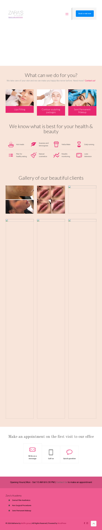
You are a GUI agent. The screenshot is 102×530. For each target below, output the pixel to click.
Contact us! (90, 81)
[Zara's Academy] (16, 14)
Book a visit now (84, 14)
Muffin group (26, 523)
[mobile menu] (67, 14)
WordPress (62, 523)
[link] (20, 200)
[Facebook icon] (84, 523)
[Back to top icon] (93, 523)
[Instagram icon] (87, 523)
